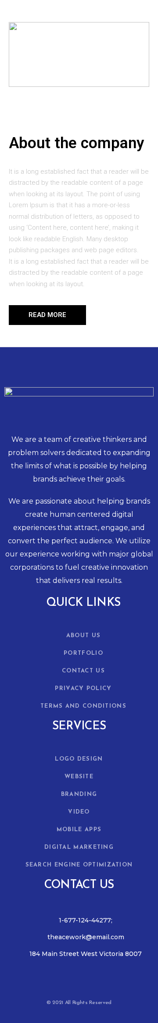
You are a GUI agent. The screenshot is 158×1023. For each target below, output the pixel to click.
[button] (47, 315)
